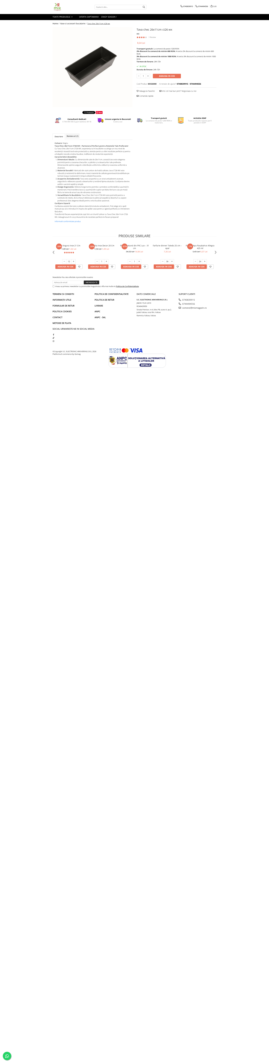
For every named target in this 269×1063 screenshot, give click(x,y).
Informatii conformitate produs (68, 221)
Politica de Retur (104, 299)
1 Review (152, 37)
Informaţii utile (62, 299)
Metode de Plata (62, 323)
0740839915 (188, 299)
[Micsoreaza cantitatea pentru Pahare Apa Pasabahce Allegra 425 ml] (195, 261)
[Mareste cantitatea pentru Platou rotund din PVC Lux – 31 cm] (139, 261)
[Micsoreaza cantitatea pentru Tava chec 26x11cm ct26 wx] (139, 76)
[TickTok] (53, 338)
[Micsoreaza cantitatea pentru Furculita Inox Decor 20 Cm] (97, 261)
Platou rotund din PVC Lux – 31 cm (134, 247)
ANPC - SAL (100, 317)
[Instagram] (53, 341)
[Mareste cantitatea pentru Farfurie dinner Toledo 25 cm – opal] (172, 261)
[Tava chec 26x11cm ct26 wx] (92, 67)
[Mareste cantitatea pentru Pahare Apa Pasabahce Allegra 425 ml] (205, 261)
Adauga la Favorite (147, 91)
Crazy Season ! (109, 16)
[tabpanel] (92, 67)
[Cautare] (143, 7)
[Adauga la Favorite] (79, 266)
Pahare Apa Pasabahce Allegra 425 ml (200, 247)
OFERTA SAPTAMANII (89, 16)
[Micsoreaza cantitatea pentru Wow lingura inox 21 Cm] (64, 261)
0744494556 (188, 303)
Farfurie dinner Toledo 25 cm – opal (167, 247)
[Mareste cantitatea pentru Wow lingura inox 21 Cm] (73, 261)
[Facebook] (53, 334)
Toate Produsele (62, 16)
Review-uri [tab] (72, 136)
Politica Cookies (62, 311)
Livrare (99, 305)
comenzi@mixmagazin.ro (194, 307)
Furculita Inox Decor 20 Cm (101, 245)
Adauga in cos (167, 76)
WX (138, 34)
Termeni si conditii (63, 294)
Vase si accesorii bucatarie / (73, 23)
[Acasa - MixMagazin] (67, 7)
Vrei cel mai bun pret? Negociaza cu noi (178, 91)
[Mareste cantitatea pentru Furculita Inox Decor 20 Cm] (106, 261)
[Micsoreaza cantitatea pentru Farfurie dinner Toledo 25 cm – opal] (163, 261)
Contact (57, 317)
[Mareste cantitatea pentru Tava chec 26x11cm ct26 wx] (148, 76)
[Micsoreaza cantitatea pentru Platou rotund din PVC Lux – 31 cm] (130, 261)
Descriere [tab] (59, 136)
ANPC (97, 311)
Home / (56, 23)
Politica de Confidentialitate (127, 286)
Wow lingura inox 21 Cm (69, 245)
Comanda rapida (146, 96)
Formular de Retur (64, 305)
